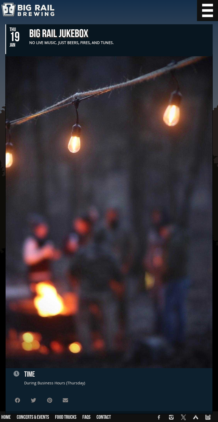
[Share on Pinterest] (49, 400)
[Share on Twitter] (33, 400)
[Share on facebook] (17, 400)
